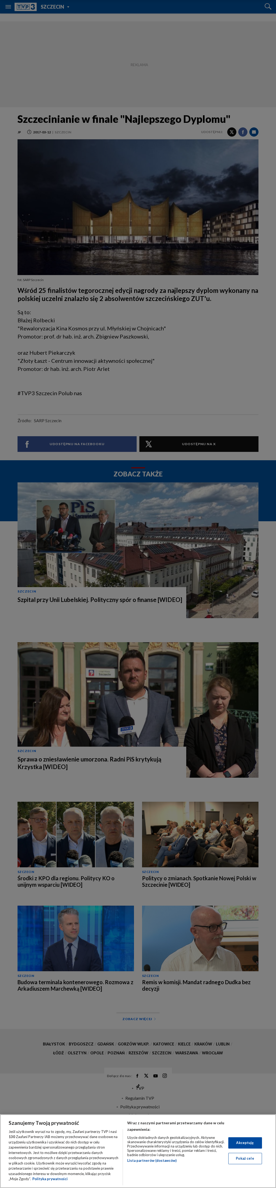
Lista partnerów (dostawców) (152, 1160)
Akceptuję (245, 1142)
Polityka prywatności (50, 1179)
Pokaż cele (245, 1158)
